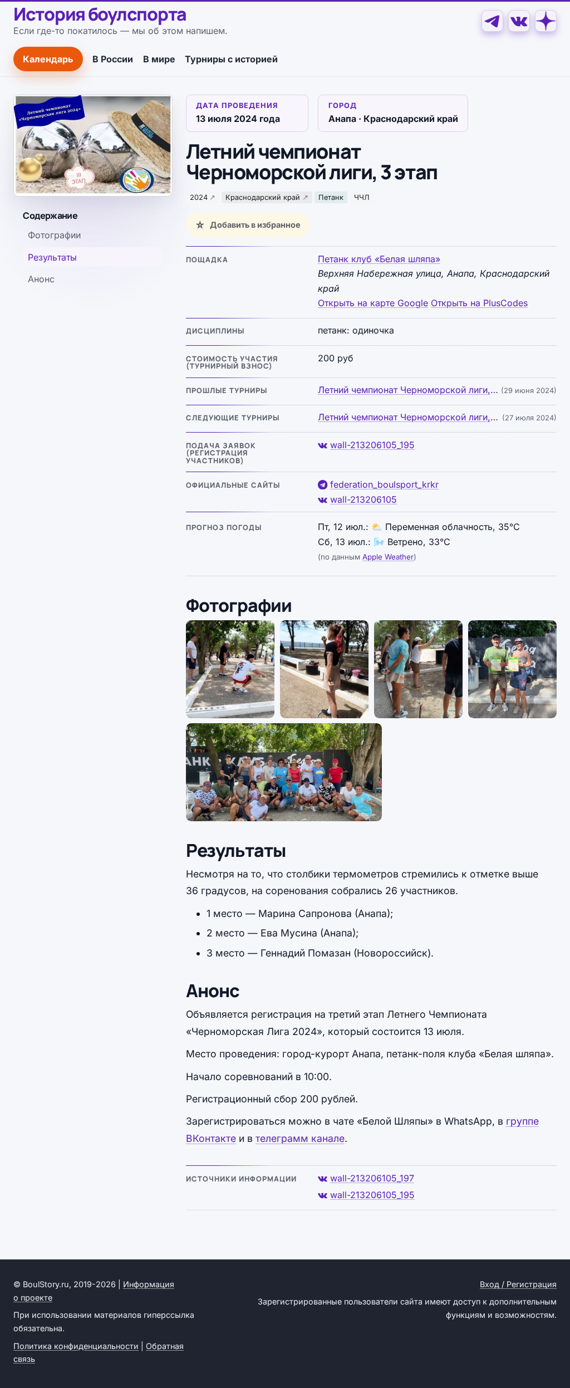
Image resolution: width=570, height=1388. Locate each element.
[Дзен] (546, 21)
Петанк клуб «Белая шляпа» (379, 258)
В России (112, 59)
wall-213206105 (363, 499)
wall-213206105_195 (372, 444)
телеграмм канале (300, 1138)
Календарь (48, 59)
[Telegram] (492, 21)
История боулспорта (99, 14)
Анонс (41, 279)
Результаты (52, 257)
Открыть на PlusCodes (479, 302)
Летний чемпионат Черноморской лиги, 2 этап (408, 389)
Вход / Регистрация (518, 1284)
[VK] (519, 21)
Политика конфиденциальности (76, 1346)
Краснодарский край (262, 197)
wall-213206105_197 (372, 1178)
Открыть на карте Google (373, 302)
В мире (159, 59)
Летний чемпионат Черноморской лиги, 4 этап (409, 417)
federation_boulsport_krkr (384, 484)
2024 (199, 197)
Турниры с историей (231, 59)
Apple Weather (388, 556)
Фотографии (54, 235)
